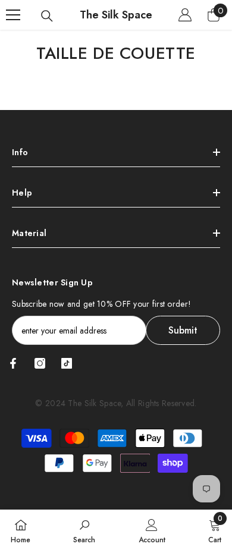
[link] (84, 530)
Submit (182, 330)
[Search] (47, 16)
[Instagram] (40, 363)
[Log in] (185, 14)
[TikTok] (67, 363)
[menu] (13, 15)
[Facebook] (13, 363)
